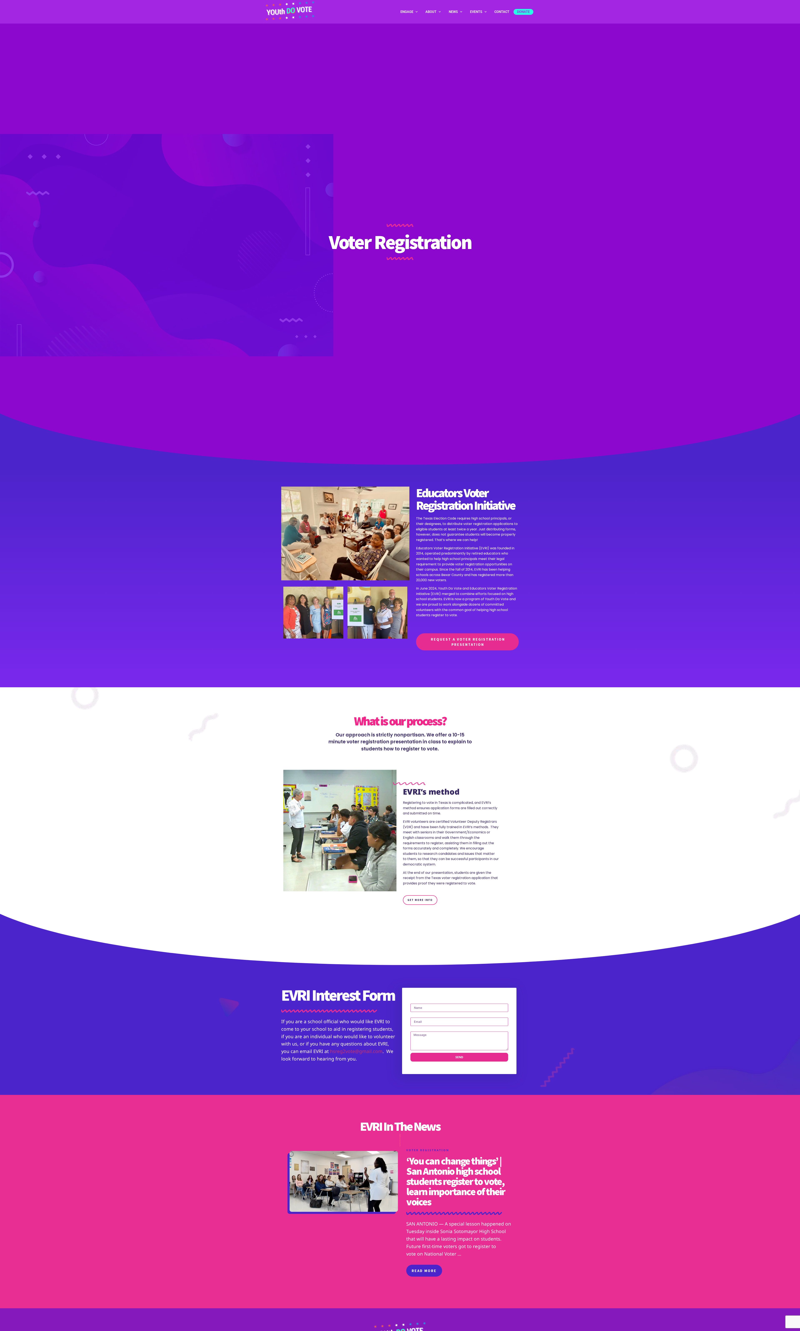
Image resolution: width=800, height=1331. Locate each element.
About (430, 12)
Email (414, 1016)
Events (476, 12)
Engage (406, 12)
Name (415, 1002)
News (453, 12)
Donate (523, 12)
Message (417, 1030)
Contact (501, 12)
